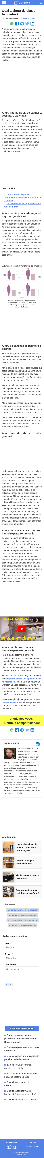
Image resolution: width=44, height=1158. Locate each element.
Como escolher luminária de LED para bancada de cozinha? (21, 1058)
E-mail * (9, 954)
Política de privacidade (11, 1147)
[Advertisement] (22, 86)
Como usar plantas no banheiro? (22, 1099)
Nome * (8, 943)
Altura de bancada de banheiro (23, 915)
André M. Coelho (29, 18)
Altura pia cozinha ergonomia (22, 925)
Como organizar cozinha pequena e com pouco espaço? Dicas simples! (20, 1038)
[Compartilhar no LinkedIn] (32, 23)
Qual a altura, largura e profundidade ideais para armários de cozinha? (22, 197)
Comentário (11, 965)
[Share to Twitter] (27, 23)
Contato (32, 1143)
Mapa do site (11, 1143)
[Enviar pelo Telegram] (22, 23)
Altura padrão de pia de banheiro (22, 920)
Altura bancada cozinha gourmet (23, 910)
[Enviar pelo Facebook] (17, 23)
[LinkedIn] (38, 744)
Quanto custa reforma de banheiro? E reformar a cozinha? (20, 1092)
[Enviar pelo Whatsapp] (12, 23)
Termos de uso (32, 1146)
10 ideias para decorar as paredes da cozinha (17, 1066)
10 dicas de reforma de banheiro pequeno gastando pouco (21, 1075)
